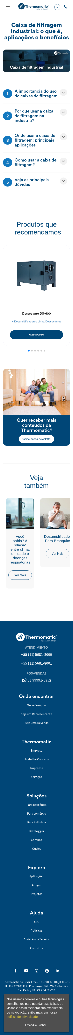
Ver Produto (36, 334)
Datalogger (36, 831)
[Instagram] (37, 971)
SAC (36, 922)
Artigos (36, 885)
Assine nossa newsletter (36, 438)
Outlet (36, 848)
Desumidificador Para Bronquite (57, 538)
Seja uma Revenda (36, 723)
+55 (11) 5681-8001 (36, 663)
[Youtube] (26, 971)
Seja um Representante (36, 714)
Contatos (36, 948)
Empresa (36, 750)
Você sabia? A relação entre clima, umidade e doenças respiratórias (20, 549)
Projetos (36, 894)
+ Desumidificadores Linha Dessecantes (36, 321)
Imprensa (36, 768)
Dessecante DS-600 (36, 313)
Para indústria (36, 822)
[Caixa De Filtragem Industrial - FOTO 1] (36, 60)
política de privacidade (22, 1016)
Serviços (36, 777)
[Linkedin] (57, 971)
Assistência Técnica (36, 939)
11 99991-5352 (39, 680)
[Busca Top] (57, 6)
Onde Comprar (36, 705)
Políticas (36, 930)
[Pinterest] (47, 971)
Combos (36, 840)
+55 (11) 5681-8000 (36, 654)
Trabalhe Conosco (37, 759)
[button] (29, 351)
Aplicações (36, 876)
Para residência (36, 805)
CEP (39, 990)
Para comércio (36, 813)
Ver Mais (20, 575)
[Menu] (8, 6)
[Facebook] (16, 971)
